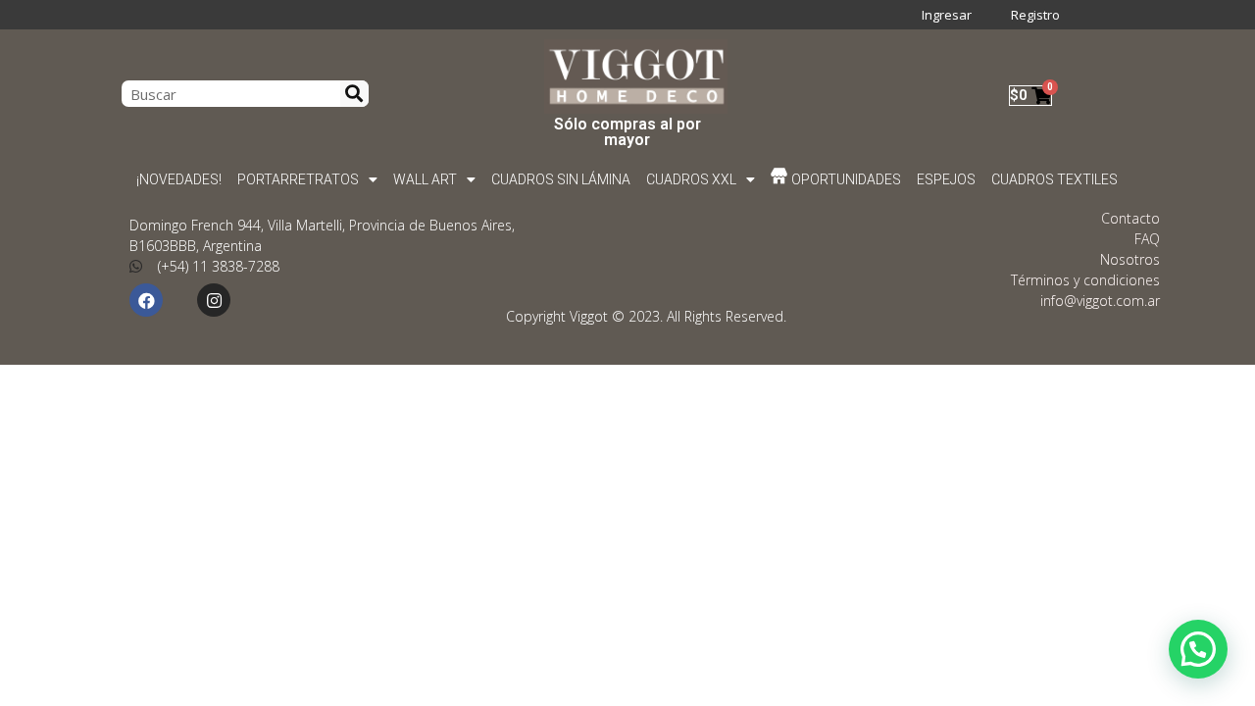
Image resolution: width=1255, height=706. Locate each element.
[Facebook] (146, 300)
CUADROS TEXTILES (1055, 179)
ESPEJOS (947, 179)
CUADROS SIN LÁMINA (560, 179)
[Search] (355, 93)
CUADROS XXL (691, 179)
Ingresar (947, 15)
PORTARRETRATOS (298, 179)
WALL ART (425, 179)
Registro (1035, 15)
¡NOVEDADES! (179, 179)
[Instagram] (213, 300)
